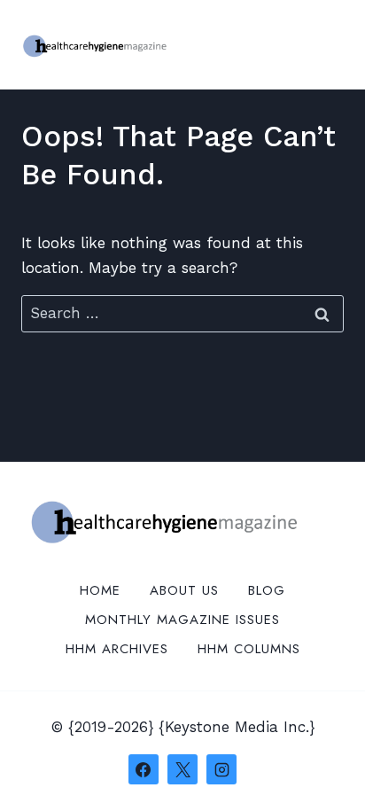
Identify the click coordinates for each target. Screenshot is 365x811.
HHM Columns (249, 649)
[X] (182, 769)
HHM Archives (117, 649)
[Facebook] (143, 769)
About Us (184, 590)
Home (100, 590)
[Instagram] (221, 769)
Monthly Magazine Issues (182, 619)
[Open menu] (327, 44)
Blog (266, 590)
